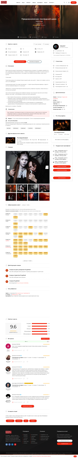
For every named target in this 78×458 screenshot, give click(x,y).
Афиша (34, 2)
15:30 (30, 214)
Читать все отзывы (27, 406)
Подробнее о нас (44, 434)
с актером (30, 128)
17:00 (35, 214)
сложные (25, 442)
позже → (28, 204)
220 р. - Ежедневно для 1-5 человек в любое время (61, 162)
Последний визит (22, 138)
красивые (33, 441)
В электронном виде (62, 170)
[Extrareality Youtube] (15, 444)
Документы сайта (44, 439)
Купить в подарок (34, 61)
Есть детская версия (12, 51)
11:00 (15, 214)
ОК (75, 456)
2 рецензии (57, 74)
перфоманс (15, 128)
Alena (8, 350)
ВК (25, 420)
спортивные (33, 439)
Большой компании (26, 435)
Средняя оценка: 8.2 (18, 402)
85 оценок (43, 25)
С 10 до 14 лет (34, 139)
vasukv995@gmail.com (8, 401)
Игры (23, 2)
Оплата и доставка (44, 438)
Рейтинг (28, 2)
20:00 (45, 214)
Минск (73, 2)
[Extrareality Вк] (6, 444)
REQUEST (62, 46)
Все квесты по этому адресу (62, 139)
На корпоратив (34, 434)
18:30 (40, 214)
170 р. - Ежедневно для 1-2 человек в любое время (61, 158)
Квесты (18, 2)
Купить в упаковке (61, 166)
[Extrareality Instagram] (12, 444)
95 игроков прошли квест (60, 67)
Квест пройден (38, 44)
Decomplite (8, 389)
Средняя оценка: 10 (18, 350)
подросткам (26, 441)
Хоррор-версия (42, 139)
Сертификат (40, 2)
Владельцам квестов (45, 436)
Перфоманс (39, 21)
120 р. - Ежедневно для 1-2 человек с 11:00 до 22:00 (61, 151)
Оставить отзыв (45, 338)
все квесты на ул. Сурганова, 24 (22, 293)
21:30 (15, 217)
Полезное (51, 2)
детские (25, 439)
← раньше (23, 204)
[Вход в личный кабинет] (68, 2)
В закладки (46, 44)
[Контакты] (64, 2)
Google (19, 420)
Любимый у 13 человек (60, 53)
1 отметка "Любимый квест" (61, 65)
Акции (45, 2)
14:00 (25, 214)
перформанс (38, 128)
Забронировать (20, 61)
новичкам (23, 128)
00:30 (15, 240)
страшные (33, 436)
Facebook (10, 420)
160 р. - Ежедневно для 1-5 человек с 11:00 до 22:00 (61, 155)
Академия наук (14, 294)
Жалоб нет (57, 78)
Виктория (8, 361)
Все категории (34, 442)
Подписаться (64, 443)
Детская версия (25, 139)
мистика (8, 128)
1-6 (19, 139)
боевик (32, 438)
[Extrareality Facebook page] (9, 444)
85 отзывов (57, 76)
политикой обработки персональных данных (41, 456)
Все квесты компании (64, 47)
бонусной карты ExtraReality (22, 282)
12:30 (20, 214)
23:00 (20, 237)
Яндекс (33, 420)
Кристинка (8, 372)
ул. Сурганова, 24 (39, 23)
